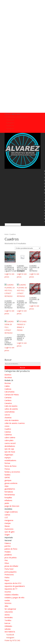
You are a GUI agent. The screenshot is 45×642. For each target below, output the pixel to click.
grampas (8, 480)
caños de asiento (11, 409)
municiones (9, 529)
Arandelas (8, 509)
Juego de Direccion (12, 506)
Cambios (8, 400)
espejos (8, 457)
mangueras (9, 520)
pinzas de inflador (11, 566)
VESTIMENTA (10, 632)
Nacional (8, 540)
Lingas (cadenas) (11, 512)
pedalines (8, 555)
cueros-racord (10, 443)
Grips (7, 486)
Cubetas (8, 432)
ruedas (7, 600)
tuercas (7, 623)
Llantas (7, 515)
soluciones (9, 612)
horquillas (8, 497)
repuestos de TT (11, 589)
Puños (7, 577)
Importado (9, 537)
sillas (6, 606)
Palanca (8, 543)
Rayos (7, 580)
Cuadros (8, 429)
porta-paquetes (11, 572)
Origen (7, 534)
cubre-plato (9, 440)
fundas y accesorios (12, 472)
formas (7, 463)
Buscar (22, 368)
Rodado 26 (9, 380)
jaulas (7, 503)
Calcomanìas (10, 392)
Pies (6, 560)
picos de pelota (10, 557)
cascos (7, 415)
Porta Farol (9, 569)
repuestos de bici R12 (13, 583)
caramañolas (10, 412)
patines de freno (11, 549)
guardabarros (10, 489)
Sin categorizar (10, 609)
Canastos (8, 403)
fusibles (7, 475)
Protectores (9, 574)
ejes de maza (10, 452)
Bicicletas (8, 377)
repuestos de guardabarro (15, 586)
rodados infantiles (11, 594)
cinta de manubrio (12, 420)
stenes (7, 615)
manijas (8, 523)
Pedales (8, 552)
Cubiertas (8, 434)
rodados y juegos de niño (14, 597)
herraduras (9, 492)
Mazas (7, 526)
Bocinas (8, 383)
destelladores (10, 446)
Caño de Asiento (11, 406)
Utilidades (8, 626)
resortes (8, 592)
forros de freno (10, 466)
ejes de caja (9, 449)
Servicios (8, 603)
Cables (7, 386)
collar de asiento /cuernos (15, 423)
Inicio (6, 234)
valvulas (8, 629)
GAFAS (7, 477)
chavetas (8, 417)
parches (8, 546)
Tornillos (8, 620)
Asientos (8, 375)
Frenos (7, 469)
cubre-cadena (10, 437)
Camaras (8, 397)
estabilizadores (10, 460)
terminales (9, 617)
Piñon (7, 563)
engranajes (9, 454)
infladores (8, 500)
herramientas (10, 494)
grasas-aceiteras (11, 483)
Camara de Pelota (12, 394)
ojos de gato (10, 532)
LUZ (6, 517)
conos (7, 426)
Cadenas (8, 389)
